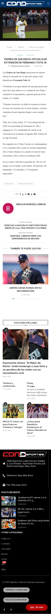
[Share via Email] (34, 194)
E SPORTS (5, 544)
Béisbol (21, 47)
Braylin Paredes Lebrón (21, 66)
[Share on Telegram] (29, 194)
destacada (8, 184)
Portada (9, 47)
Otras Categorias (11, 533)
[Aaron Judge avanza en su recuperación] (25, 269)
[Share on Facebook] (20, 194)
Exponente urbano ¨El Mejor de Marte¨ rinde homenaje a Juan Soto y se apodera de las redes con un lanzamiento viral (25, 368)
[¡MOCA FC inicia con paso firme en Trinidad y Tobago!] (13, 411)
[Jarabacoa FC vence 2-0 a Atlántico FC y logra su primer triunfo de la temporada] (8, 501)
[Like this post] (17, 194)
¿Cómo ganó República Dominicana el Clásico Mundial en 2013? (37, 427)
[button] (5, 276)
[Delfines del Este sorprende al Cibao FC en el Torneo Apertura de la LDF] (8, 524)
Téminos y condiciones (9, 384)
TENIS (4, 559)
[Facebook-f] (4, 610)
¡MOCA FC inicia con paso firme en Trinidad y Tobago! (13, 424)
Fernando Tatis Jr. (25, 184)
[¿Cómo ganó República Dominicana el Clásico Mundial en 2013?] (37, 411)
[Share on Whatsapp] (26, 194)
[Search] (48, 4)
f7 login (31, 386)
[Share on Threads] (32, 194)
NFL (3, 564)
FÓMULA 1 (6, 539)
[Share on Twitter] (23, 194)
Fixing (30, 383)
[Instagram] (11, 610)
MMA (3, 570)
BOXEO (4, 554)
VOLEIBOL (6, 549)
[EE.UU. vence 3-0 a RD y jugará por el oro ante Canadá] (8, 512)
